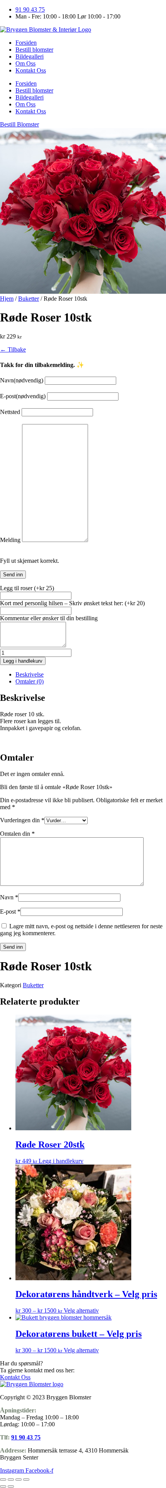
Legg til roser (27, 588)
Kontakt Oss (30, 70)
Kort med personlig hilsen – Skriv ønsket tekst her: (72, 603)
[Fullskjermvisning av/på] (11, 1479)
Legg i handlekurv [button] (61, 1161)
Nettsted (10, 412)
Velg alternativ (81, 1310)
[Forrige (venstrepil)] (3, 1486)
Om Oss (25, 63)
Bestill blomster (34, 49)
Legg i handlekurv (22, 661)
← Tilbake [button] (13, 349)
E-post (23, 396)
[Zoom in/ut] (3, 1479)
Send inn (13, 574)
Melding (10, 540)
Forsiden (26, 42)
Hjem (7, 298)
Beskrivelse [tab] (29, 674)
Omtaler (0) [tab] (29, 681)
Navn (21, 380)
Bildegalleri (29, 56)
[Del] (18, 1479)
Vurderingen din (22, 820)
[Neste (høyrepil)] (11, 1486)
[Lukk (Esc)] (26, 1479)
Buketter (28, 298)
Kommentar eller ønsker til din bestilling (49, 618)
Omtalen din (17, 833)
